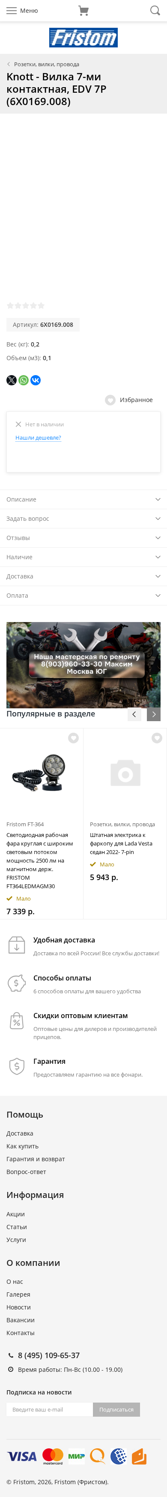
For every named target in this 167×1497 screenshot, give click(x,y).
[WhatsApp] (23, 380)
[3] (26, 305)
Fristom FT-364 (25, 824)
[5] (41, 305)
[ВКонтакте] (35, 380)
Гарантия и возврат (35, 1159)
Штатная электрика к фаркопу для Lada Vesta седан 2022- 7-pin (121, 843)
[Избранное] (73, 738)
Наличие (19, 557)
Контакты (20, 1333)
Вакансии (20, 1320)
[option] (42, 823)
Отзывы (18, 538)
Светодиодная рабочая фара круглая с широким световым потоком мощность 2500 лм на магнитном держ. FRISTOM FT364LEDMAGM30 (39, 860)
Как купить (22, 1146)
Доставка (19, 576)
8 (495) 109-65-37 (49, 1355)
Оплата (17, 595)
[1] (10, 305)
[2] (18, 305)
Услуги (16, 1240)
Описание (21, 499)
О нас (14, 1281)
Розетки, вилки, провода (46, 64)
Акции (15, 1214)
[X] (11, 380)
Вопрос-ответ (26, 1172)
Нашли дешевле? (38, 437)
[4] (33, 305)
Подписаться (116, 1409)
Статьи (16, 1227)
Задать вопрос (27, 518)
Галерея (18, 1294)
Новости (18, 1307)
